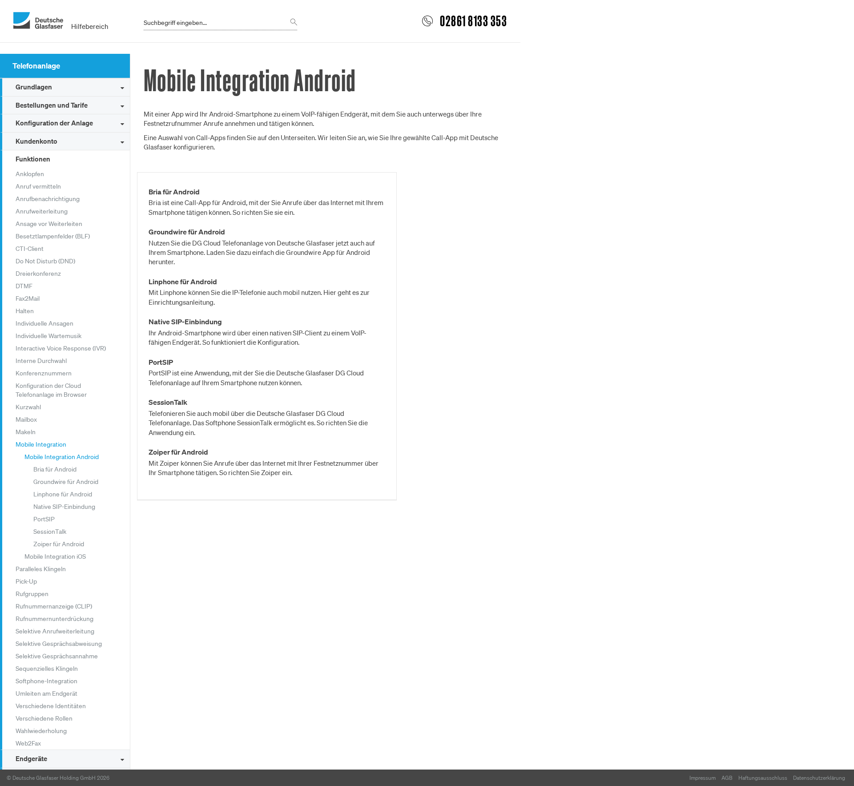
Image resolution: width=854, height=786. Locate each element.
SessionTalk (49, 532)
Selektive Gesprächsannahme (57, 656)
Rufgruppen (32, 594)
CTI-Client (30, 249)
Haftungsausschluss (762, 778)
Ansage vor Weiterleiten (49, 224)
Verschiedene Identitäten (51, 706)
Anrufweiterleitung (42, 211)
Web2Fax (28, 743)
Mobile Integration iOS (55, 556)
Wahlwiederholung (41, 731)
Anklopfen (30, 174)
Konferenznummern (44, 373)
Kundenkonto (36, 141)
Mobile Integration (41, 444)
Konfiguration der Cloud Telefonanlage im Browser (51, 390)
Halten (25, 311)
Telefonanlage (36, 65)
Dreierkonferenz (38, 274)
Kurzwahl (28, 407)
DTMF (24, 286)
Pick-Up (26, 581)
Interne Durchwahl (41, 361)
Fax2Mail (28, 298)
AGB (727, 778)
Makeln (26, 432)
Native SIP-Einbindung (64, 507)
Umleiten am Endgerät (46, 693)
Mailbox (26, 419)
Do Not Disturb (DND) (45, 261)
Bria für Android (55, 469)
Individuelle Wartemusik (48, 336)
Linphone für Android (62, 494)
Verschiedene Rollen (44, 718)
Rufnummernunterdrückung (54, 619)
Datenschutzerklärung (819, 778)
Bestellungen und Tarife (52, 105)
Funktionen (33, 158)
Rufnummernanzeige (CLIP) (54, 606)
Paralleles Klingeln (41, 569)
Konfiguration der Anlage (54, 122)
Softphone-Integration (46, 681)
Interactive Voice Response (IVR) (61, 348)
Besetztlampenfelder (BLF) (53, 236)
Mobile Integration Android (61, 457)
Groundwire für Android (65, 482)
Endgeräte (31, 758)
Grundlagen (34, 86)
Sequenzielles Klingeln (47, 669)
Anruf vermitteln (38, 186)
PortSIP (44, 519)
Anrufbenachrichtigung (48, 199)
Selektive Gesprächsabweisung (59, 644)
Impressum (702, 778)
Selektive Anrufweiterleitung (55, 631)
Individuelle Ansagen (44, 323)
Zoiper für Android (58, 544)
